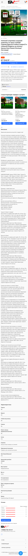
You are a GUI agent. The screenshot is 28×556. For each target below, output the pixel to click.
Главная (3, 6)
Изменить (8, 86)
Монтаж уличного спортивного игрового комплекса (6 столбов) (7, 113)
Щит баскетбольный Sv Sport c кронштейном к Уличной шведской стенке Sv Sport (20, 114)
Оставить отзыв (6, 520)
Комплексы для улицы (12, 6)
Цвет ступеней (4, 52)
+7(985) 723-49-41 (7, 530)
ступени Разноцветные (7, 54)
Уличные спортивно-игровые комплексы (11, 7)
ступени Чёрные (16, 54)
